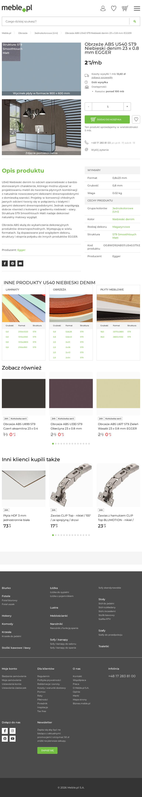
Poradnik (42, 703)
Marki (76, 695)
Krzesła (6, 632)
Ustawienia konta (11, 684)
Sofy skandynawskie (110, 587)
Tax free (41, 711)
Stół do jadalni (106, 603)
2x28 (68, 347)
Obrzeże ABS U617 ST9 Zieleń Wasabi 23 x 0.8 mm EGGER (118, 426)
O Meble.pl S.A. (81, 687)
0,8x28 (69, 331)
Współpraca (79, 680)
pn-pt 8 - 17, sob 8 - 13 (113, 142)
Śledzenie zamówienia (14, 676)
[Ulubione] (113, 8)
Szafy (102, 630)
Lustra (54, 607)
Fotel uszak (8, 604)
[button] (136, 119)
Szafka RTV (105, 619)
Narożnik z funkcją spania (64, 628)
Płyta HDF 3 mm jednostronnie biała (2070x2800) (16, 518)
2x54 (68, 357)
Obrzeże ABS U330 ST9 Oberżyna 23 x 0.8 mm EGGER (66, 426)
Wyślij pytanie (100, 149)
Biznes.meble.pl (81, 703)
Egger (21, 250)
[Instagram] (13, 731)
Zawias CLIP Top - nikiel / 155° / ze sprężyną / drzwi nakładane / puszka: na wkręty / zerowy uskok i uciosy (71, 518)
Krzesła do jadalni (11, 636)
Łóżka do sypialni (59, 592)
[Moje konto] (103, 8)
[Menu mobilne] (137, 8)
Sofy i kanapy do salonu (63, 643)
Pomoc (41, 691)
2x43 (68, 352)
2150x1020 (23, 331)
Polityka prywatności (49, 680)
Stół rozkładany (107, 607)
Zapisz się (47, 750)
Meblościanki (59, 615)
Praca (76, 684)
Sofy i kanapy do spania (63, 647)
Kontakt (77, 676)
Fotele (6, 596)
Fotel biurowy (9, 600)
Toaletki (104, 646)
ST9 (34, 331)
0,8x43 (69, 337)
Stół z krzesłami (107, 611)
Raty (40, 695)
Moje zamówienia (11, 680)
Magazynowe (121, 226)
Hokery (6, 615)
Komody (7, 624)
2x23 (68, 342)
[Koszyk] (125, 8)
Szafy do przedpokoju (110, 634)
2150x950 (22, 347)
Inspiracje (42, 707)
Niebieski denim (123, 219)
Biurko (6, 588)
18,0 (102, 331)
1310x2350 (23, 337)
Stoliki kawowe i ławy (16, 647)
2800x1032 (118, 337)
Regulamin (43, 676)
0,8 (7, 331)
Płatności (42, 699)
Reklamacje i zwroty (48, 684)
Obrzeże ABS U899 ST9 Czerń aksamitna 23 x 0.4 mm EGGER (20, 426)
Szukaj (134, 21)
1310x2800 (23, 342)
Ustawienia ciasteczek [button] (14, 687)
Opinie (76, 691)
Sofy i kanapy (59, 639)
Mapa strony (80, 699)
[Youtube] (13, 739)
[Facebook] (5, 731)
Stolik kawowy (107, 615)
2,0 (54, 342)
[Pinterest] (5, 739)
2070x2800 (118, 331)
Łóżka (54, 588)
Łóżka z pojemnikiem (62, 596)
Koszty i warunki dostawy (51, 687)
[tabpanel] (23, 405)
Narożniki (56, 624)
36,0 (102, 337)
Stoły (102, 599)
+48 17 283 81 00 (122, 676)
